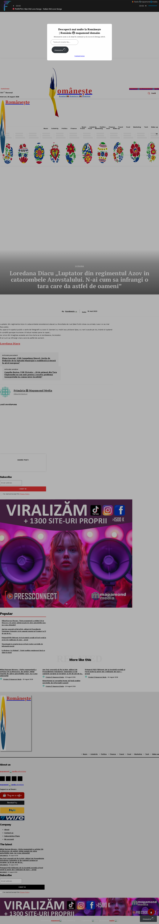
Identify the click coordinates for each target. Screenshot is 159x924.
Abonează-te (58, 50)
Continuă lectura (80, 56)
